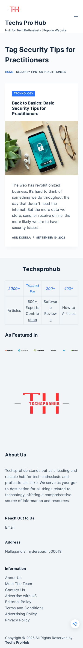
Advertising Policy (21, 614)
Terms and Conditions (24, 608)
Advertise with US (21, 595)
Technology (23, 93)
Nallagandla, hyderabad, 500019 (33, 551)
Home (9, 72)
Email (10, 527)
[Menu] (76, 16)
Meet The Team (18, 583)
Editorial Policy (18, 601)
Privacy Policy (17, 620)
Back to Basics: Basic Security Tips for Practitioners (33, 108)
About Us (13, 577)
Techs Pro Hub (25, 22)
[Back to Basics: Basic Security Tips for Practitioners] (41, 148)
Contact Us (15, 590)
